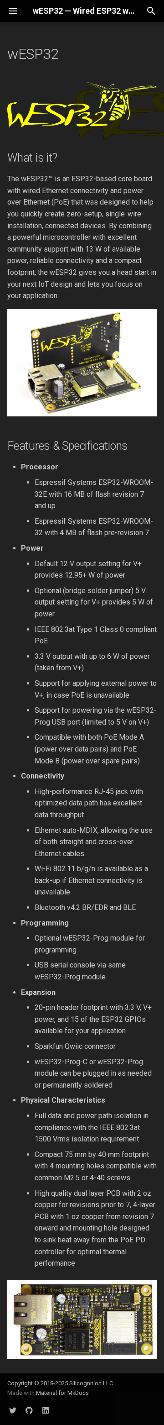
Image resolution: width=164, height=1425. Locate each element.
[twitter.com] (12, 1410)
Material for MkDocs (62, 1392)
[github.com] (29, 1410)
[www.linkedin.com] (45, 1410)
